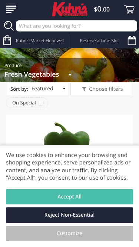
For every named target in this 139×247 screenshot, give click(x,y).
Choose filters (106, 89)
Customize (70, 233)
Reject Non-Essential (69, 214)
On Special (24, 102)
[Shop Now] (11, 9)
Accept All (69, 196)
